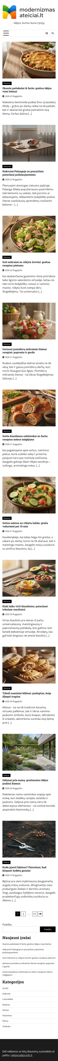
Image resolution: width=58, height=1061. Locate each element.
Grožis (5, 988)
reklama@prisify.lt (21, 1055)
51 (34, 914)
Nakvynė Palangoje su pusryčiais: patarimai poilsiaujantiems (23, 173)
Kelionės (7, 166)
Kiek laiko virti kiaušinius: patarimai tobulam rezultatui (25, 608)
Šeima (5, 1020)
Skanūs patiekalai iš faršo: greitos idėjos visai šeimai (27, 89)
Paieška (7, 924)
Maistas (7, 83)
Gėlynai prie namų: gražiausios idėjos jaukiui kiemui (25, 781)
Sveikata (6, 1026)
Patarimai (7, 1015)
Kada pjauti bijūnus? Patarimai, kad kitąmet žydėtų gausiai (24, 868)
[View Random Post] (46, 33)
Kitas (40, 913)
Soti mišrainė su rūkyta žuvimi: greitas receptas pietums (26, 263)
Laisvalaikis (7, 999)
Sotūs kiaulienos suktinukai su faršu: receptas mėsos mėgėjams (25, 437)
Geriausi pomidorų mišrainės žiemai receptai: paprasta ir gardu (24, 350)
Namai (6, 775)
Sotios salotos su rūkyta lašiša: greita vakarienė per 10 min (25, 524)
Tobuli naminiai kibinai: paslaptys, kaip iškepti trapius (26, 694)
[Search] (52, 33)
